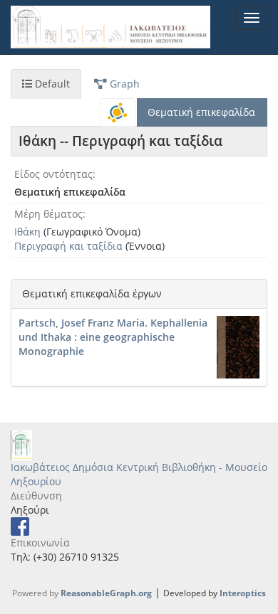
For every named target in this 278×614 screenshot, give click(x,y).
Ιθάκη (27, 231)
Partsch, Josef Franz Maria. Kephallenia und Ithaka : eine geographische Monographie (113, 337)
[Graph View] (117, 112)
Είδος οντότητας (53, 174)
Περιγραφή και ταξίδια (68, 246)
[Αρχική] (110, 27)
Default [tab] (51, 83)
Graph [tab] (123, 83)
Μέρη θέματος (48, 214)
